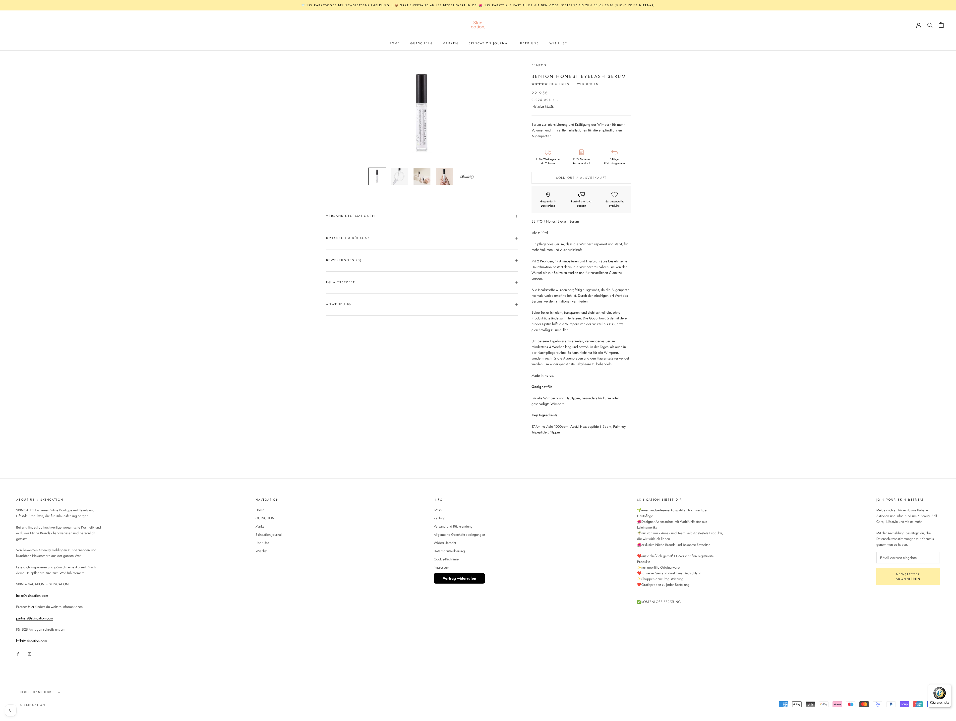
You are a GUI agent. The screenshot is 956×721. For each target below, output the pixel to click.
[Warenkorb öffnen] (941, 25)
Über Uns (529, 43)
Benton (539, 65)
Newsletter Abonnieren (908, 576)
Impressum (442, 567)
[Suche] (930, 24)
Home (394, 43)
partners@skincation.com (34, 618)
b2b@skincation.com (31, 640)
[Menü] (948, 687)
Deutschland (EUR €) (38, 692)
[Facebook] (18, 654)
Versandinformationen (350, 216)
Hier (31, 606)
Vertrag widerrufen (459, 578)
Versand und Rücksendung (453, 526)
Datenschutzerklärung (449, 550)
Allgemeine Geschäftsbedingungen (459, 534)
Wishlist (558, 43)
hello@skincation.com (32, 595)
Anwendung (338, 304)
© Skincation (32, 705)
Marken (450, 43)
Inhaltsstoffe (340, 282)
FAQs (438, 509)
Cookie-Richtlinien (447, 559)
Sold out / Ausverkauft (581, 178)
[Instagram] (29, 654)
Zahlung (439, 518)
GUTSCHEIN (421, 43)
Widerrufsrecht (445, 542)
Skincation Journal (489, 43)
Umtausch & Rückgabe (349, 238)
